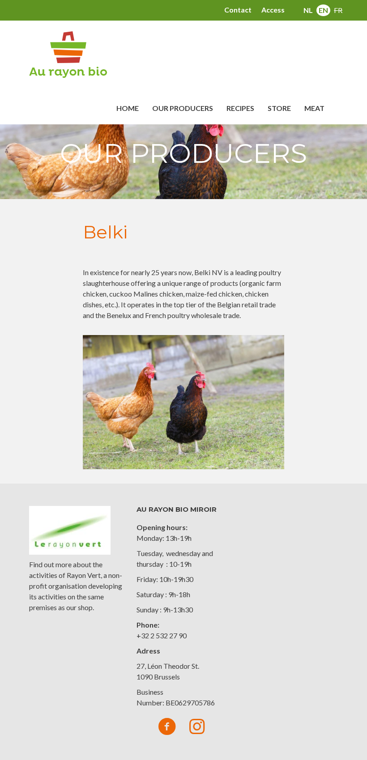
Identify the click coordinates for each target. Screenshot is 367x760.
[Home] (71, 54)
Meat (314, 108)
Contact (238, 9)
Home (127, 108)
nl (308, 10)
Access (273, 9)
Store (279, 108)
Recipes (240, 108)
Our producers (182, 108)
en (323, 10)
